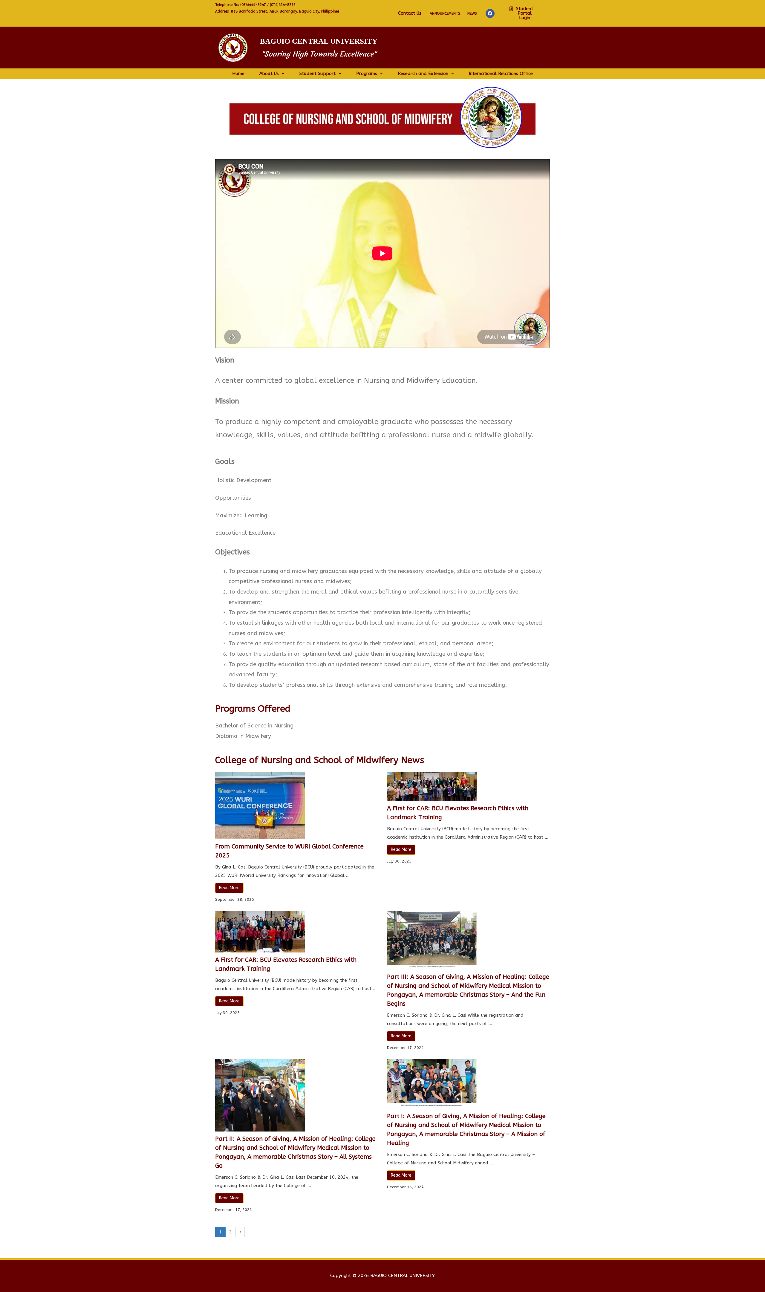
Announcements (445, 13)
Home (238, 73)
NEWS (472, 13)
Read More (229, 887)
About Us (269, 73)
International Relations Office (501, 73)
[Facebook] (490, 13)
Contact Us (409, 13)
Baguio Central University (318, 41)
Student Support (317, 73)
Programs (366, 73)
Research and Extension (423, 73)
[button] (522, 13)
